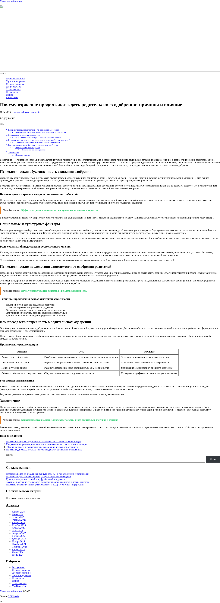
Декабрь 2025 (19, 525)
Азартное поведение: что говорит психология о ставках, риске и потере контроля (47, 482)
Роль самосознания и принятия (33, 150)
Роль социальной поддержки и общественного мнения (38, 137)
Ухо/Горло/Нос (13, 86)
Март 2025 (17, 530)
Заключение (13, 152)
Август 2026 (18, 511)
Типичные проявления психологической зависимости (37, 142)
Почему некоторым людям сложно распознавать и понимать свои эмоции (43, 441)
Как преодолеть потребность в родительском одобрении (33, 145)
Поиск (9, 454)
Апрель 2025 (18, 528)
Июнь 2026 (17, 514)
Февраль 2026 (19, 520)
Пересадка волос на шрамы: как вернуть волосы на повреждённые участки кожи (47, 474)
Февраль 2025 (19, 533)
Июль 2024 (17, 552)
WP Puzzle (13, 596)
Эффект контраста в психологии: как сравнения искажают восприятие (42, 447)
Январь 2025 (18, 536)
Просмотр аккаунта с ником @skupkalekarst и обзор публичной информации (45, 484)
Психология (12, 92)
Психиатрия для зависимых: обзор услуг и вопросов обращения (38, 476)
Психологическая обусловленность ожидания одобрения (33, 130)
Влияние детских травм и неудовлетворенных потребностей (40, 132)
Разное (9, 94)
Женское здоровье (15, 84)
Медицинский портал (11, 1)
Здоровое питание (15, 78)
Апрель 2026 (18, 517)
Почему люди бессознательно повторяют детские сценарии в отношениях (44, 449)
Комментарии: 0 (31, 112)
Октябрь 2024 (19, 544)
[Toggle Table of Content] (2, 124)
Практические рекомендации (27, 147)
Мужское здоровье (15, 81)
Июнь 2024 (17, 554)
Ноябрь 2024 (18, 541)
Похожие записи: (22, 155)
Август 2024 (18, 549)
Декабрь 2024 (19, 538)
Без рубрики (18, 567)
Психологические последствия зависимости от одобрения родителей (39, 140)
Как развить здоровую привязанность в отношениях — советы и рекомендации (46, 444)
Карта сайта (12, 97)
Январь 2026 (18, 522)
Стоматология (13, 89)
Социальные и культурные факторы (24, 135)
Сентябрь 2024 (19, 546)
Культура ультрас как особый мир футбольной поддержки (35, 479)
